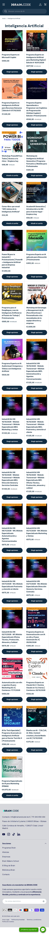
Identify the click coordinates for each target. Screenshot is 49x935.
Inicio (4, 18)
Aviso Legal (5, 919)
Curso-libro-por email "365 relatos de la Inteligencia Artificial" (11, 209)
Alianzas (5, 852)
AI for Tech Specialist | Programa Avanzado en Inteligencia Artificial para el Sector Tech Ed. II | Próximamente (12, 735)
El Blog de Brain (8, 865)
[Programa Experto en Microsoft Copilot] (12, 40)
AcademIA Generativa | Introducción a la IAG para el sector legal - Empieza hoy (36, 210)
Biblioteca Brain (8, 870)
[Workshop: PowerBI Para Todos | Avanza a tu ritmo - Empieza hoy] (12, 141)
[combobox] (24, 11)
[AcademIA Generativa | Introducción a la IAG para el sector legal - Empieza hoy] (36, 192)
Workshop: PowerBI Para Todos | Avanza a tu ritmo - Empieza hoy (12, 158)
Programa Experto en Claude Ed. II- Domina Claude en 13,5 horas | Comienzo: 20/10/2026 (35, 686)
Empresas (6, 857)
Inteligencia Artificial (14, 18)
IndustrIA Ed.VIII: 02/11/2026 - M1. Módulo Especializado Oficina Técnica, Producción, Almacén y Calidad (12, 637)
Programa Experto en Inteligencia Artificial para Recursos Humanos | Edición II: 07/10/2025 (12, 107)
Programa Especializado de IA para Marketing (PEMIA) (12, 783)
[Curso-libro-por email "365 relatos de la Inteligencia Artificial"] (12, 192)
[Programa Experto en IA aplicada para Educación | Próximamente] (36, 240)
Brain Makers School (10, 861)
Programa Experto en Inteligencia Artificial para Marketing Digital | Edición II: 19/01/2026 (36, 59)
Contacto (6, 874)
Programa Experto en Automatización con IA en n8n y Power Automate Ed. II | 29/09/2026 (35, 637)
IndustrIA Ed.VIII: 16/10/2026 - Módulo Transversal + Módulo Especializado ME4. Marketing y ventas (11, 424)
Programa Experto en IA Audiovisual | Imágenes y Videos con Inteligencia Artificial (12, 367)
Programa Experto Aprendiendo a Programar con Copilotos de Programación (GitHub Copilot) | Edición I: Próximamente (36, 109)
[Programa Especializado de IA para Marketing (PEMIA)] (12, 766)
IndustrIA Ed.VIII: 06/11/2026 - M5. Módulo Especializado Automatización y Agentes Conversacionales (12, 534)
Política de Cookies (8, 921)
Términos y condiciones (34, 919)
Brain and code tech (13, 916)
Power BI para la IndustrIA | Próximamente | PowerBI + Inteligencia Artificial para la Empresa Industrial (12, 261)
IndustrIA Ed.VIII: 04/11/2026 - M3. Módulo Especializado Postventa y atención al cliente (12, 585)
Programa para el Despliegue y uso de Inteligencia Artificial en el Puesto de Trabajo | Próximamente (12, 313)
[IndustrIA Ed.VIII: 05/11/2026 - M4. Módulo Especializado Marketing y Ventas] (36, 514)
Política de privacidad (18, 919)
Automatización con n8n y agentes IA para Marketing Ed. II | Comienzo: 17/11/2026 (12, 686)
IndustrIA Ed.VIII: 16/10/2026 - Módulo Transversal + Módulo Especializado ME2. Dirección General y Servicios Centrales (11, 479)
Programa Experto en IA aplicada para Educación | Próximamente (36, 257)
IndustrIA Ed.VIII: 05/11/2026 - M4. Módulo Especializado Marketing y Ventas (36, 532)
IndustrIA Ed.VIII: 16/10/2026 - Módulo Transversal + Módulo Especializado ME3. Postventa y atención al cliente (36, 425)
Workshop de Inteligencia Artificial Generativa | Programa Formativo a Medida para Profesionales (36, 161)
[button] (45, 4)
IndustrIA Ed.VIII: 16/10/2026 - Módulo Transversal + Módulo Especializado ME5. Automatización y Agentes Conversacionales (35, 371)
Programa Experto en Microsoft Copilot (10, 56)
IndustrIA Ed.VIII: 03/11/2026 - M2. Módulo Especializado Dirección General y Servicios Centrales (36, 586)
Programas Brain (9, 848)
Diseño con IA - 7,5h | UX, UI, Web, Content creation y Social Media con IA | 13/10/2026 (36, 734)
